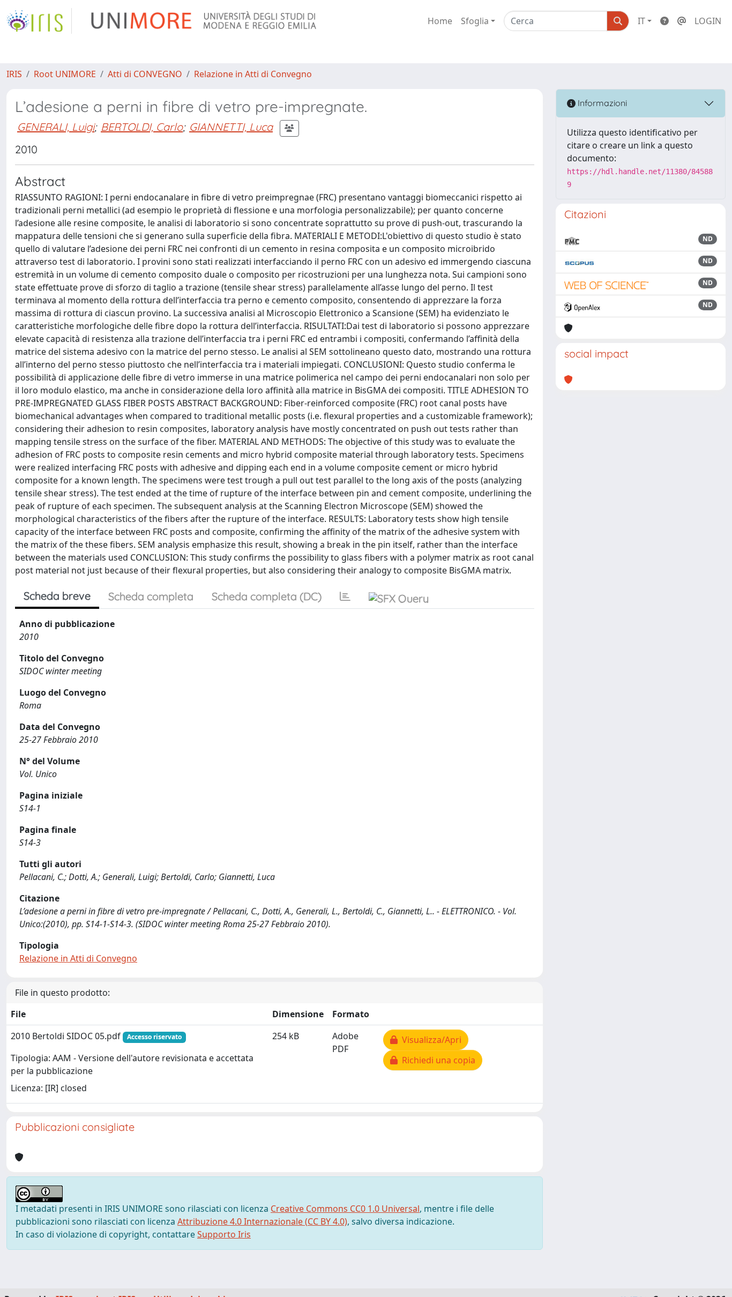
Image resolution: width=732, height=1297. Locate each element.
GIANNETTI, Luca (231, 126)
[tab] (345, 596)
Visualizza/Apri (429, 1040)
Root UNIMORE (65, 74)
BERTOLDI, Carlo (142, 126)
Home (440, 21)
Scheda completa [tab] (150, 596)
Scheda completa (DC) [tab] (267, 596)
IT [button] (641, 21)
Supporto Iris (224, 1234)
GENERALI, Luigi (55, 126)
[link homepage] (39, 21)
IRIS (14, 74)
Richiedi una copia (436, 1060)
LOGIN (707, 21)
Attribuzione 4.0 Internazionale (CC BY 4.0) (262, 1221)
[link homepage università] (204, 21)
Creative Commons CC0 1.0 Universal (345, 1208)
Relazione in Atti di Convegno (253, 74)
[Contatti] (681, 21)
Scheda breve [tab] (57, 595)
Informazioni (601, 103)
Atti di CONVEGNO (145, 74)
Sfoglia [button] (475, 21)
